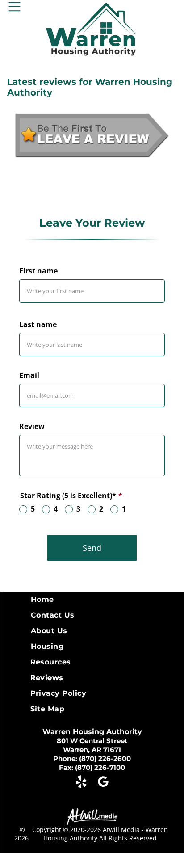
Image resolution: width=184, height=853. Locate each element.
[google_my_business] (103, 783)
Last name (38, 324)
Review (32, 426)
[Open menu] (14, 6)
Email (29, 375)
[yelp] (81, 783)
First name (38, 271)
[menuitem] (92, 599)
